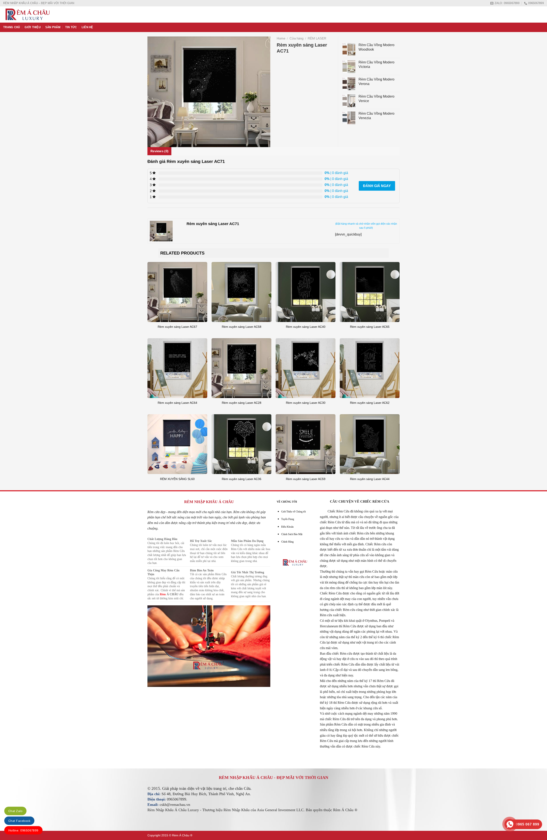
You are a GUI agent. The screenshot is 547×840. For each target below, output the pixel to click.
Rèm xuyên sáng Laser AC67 (177, 326)
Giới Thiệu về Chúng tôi (293, 511)
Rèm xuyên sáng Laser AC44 (370, 479)
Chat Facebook (19, 820)
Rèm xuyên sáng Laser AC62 (370, 402)
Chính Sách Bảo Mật (291, 534)
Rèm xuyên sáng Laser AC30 (305, 402)
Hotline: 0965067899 (23, 830)
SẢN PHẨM (52, 27)
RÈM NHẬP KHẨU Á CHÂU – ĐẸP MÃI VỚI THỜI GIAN (38, 3)
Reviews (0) (159, 151)
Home (281, 38)
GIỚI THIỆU (33, 27)
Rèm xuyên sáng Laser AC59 (305, 479)
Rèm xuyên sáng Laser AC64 (177, 402)
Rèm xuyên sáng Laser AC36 (241, 479)
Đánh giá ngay (377, 186)
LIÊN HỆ (87, 27)
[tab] (159, 151)
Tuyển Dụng (287, 519)
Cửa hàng (296, 38)
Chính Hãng (287, 541)
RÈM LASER (317, 38)
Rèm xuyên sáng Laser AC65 (370, 326)
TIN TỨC (71, 27)
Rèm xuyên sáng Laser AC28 (241, 402)
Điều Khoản (287, 526)
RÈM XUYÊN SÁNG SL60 (177, 479)
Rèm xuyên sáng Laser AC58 (241, 326)
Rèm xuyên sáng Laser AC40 (305, 326)
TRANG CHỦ (11, 27)
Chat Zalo (15, 811)
